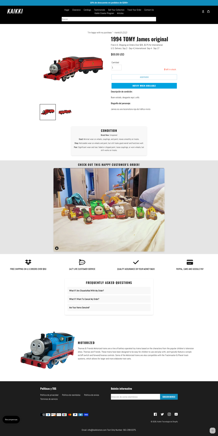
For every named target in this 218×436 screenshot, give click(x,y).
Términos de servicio (49, 399)
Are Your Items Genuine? (79, 307)
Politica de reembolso (71, 394)
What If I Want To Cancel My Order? (84, 299)
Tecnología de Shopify (170, 421)
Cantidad (115, 62)
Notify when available (144, 85)
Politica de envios (91, 394)
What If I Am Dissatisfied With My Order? (86, 290)
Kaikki (159, 421)
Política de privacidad (49, 394)
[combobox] (109, 19)
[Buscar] (197, 12)
